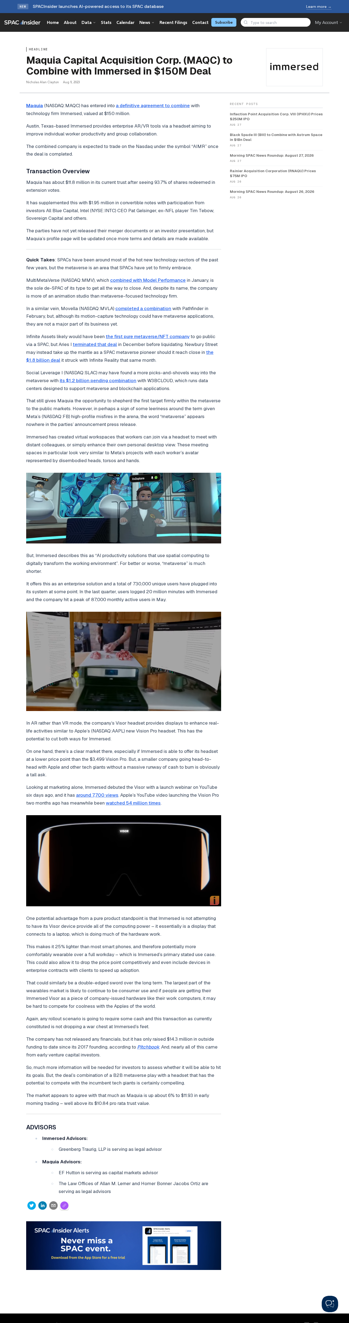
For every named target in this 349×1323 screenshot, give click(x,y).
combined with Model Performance (148, 280)
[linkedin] (42, 1205)
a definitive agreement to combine (153, 106)
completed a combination (143, 308)
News (144, 22)
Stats (106, 22)
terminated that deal (95, 344)
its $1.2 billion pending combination (98, 381)
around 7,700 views (97, 795)
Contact (200, 22)
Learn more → (319, 6)
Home (53, 22)
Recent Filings (173, 22)
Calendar (125, 22)
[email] (53, 1205)
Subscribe (224, 22)
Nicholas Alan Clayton (42, 82)
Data (87, 22)
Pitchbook (148, 1047)
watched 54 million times (133, 803)
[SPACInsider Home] (22, 22)
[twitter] (31, 1205)
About (70, 22)
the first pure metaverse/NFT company (147, 336)
